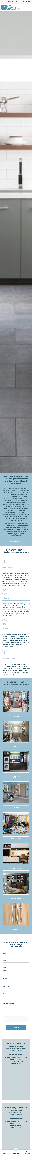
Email (5, 971)
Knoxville (8, 1)
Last (4, 967)
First (4, 961)
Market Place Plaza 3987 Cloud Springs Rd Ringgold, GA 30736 (16, 1112)
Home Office (16, 868)
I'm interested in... (10, 1003)
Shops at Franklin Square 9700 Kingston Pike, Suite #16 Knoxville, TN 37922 (16, 1048)
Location (6, 986)
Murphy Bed (16, 838)
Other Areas (16, 899)
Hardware (16, 929)
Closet (16, 716)
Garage (16, 807)
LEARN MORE (15, 541)
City (4, 993)
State (5, 1000)
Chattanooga (23, 1)
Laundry (16, 777)
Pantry (16, 747)
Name (6, 954)
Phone (6, 978)
